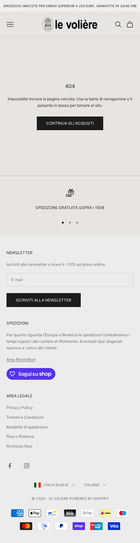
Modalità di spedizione (27, 427)
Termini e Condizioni (25, 417)
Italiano (92, 485)
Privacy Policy (20, 407)
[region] (70, 200)
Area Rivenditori (21, 359)
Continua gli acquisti (70, 123)
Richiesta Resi (19, 446)
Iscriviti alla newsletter (43, 300)
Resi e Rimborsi (20, 436)
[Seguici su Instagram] (26, 466)
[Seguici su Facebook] (10, 466)
